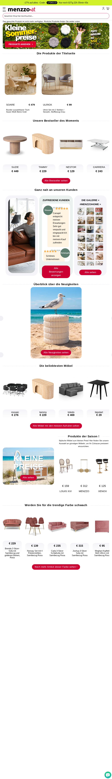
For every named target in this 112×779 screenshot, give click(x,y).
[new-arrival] (56, 323)
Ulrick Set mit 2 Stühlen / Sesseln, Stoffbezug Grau (54, 111)
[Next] (106, 469)
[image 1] (81, 211)
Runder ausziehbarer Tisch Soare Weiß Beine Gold (18, 111)
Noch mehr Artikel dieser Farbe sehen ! (56, 567)
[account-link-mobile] (104, 9)
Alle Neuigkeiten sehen (56, 352)
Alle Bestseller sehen (56, 180)
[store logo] (54, 9)
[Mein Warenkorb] (108, 8)
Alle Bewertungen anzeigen (56, 272)
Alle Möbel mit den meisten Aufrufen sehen (56, 426)
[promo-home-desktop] (56, 36)
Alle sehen (90, 272)
